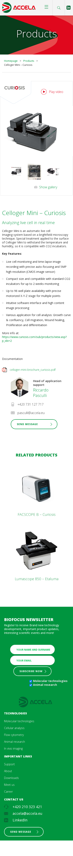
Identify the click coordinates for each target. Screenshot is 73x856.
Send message (20, 831)
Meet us (9, 785)
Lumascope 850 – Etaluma (36, 578)
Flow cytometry (14, 735)
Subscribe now (31, 671)
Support (9, 764)
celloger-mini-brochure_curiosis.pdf (33, 370)
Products (28, 61)
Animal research (45, 685)
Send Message (27, 424)
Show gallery (48, 187)
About (8, 771)
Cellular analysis (14, 728)
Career (8, 791)
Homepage (11, 61)
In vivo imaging (13, 748)
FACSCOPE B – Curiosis (37, 514)
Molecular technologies (50, 681)
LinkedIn (20, 820)
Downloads (11, 778)
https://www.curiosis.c (16, 337)
